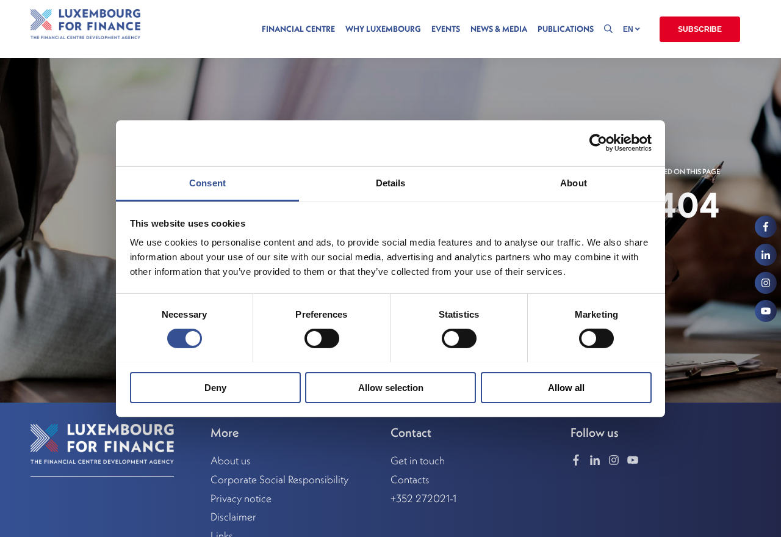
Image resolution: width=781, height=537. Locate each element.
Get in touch (417, 460)
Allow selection (390, 387)
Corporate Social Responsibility (279, 479)
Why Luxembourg (383, 29)
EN (629, 29)
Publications (566, 29)
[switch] (321, 338)
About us (231, 460)
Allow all (566, 387)
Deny (215, 387)
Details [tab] (391, 182)
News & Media (498, 29)
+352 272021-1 (423, 498)
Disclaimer (233, 517)
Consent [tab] (207, 182)
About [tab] (573, 182)
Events (445, 29)
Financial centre (298, 29)
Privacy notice (241, 498)
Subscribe (700, 29)
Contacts (410, 479)
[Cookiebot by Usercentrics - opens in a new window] (598, 143)
